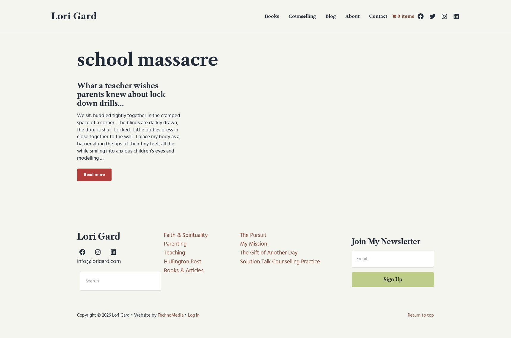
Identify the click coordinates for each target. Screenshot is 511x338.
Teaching (174, 253)
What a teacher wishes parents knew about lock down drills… (121, 94)
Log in (194, 315)
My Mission (253, 244)
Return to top (421, 315)
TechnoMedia (171, 315)
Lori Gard (74, 16)
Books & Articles (183, 270)
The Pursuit (253, 235)
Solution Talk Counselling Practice (280, 261)
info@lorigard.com (99, 261)
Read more (98, 175)
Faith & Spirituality (186, 235)
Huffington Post (182, 261)
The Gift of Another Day (268, 253)
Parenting (175, 244)
